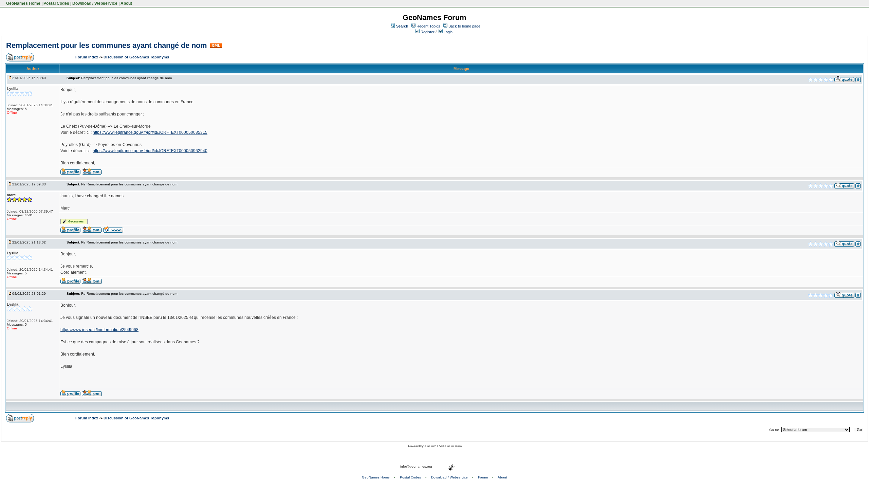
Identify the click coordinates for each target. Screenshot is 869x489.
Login (447, 32)
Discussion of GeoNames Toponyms (136, 57)
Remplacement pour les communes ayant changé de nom (106, 45)
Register (427, 32)
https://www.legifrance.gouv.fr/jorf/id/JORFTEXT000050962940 (150, 150)
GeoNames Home (22, 3)
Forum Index (87, 57)
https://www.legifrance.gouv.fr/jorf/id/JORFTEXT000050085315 (150, 132)
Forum (483, 477)
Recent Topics (428, 26)
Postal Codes (56, 3)
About (126, 3)
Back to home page (464, 26)
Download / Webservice (94, 3)
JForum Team (452, 446)
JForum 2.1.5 (432, 446)
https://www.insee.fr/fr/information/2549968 (99, 329)
